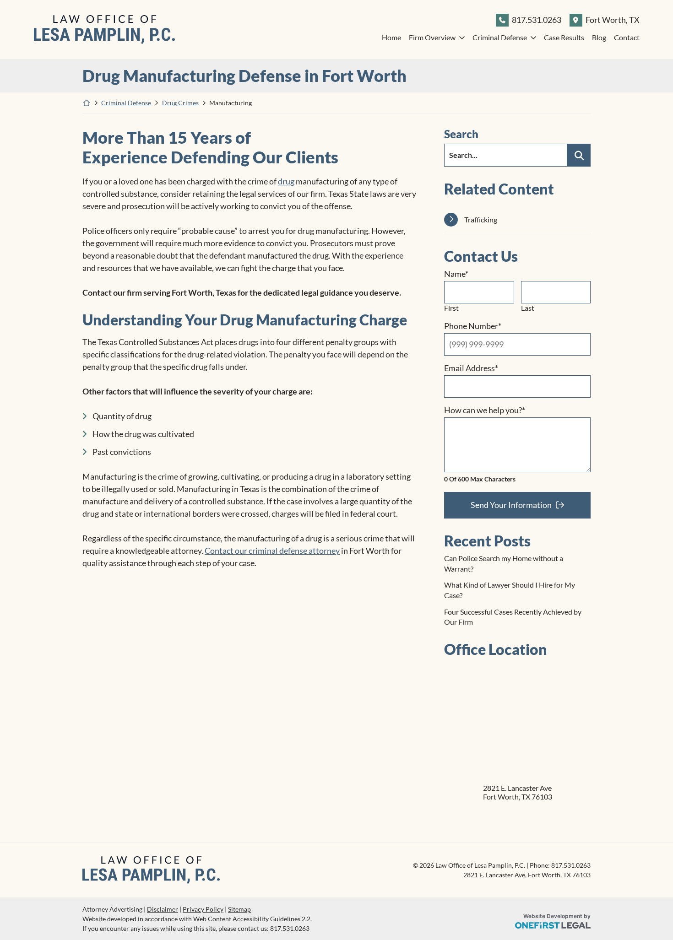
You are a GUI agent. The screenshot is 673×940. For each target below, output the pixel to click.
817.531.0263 (536, 20)
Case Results (564, 37)
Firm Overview (432, 37)
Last (527, 307)
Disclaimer (162, 909)
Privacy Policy (203, 909)
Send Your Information (511, 505)
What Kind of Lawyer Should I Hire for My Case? (509, 589)
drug (286, 181)
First (451, 307)
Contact (627, 37)
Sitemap (239, 909)
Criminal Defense (499, 37)
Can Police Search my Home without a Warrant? (503, 563)
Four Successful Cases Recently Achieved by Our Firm (512, 616)
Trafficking (480, 219)
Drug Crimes (180, 103)
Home (391, 37)
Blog (599, 37)
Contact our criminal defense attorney (272, 551)
